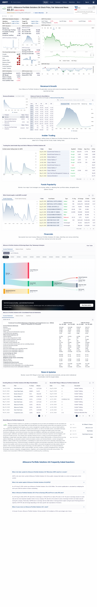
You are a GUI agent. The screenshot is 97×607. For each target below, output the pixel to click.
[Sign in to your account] (93, 2)
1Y (53, 28)
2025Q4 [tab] (19, 256)
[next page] (90, 179)
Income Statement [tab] (8, 249)
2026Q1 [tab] (12, 256)
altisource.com (89, 427)
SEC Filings (74, 60)
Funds (51, 2)
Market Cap (84, 103)
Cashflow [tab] (28, 249)
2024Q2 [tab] (57, 256)
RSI (60, 60)
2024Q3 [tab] (51, 256)
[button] (41, 149)
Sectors (65, 2)
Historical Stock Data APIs (57, 97)
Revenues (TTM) (65, 103)
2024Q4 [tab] (44, 256)
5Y (56, 28)
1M (45, 28)
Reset (93, 27)
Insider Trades (66, 60)
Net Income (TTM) (75, 103)
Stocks (46, 2)
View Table (90, 245)
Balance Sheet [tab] (19, 249)
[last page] (93, 179)
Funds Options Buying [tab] (20, 198)
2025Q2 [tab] (32, 256)
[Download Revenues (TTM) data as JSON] (93, 100)
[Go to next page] (46, 416)
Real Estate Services (87, 434)
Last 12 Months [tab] (14, 253)
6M (51, 28)
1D (42, 28)
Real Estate (90, 430)
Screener (57, 2)
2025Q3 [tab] (25, 256)
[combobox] (24, 2)
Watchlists (72, 2)
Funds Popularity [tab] (7, 198)
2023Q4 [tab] (70, 256)
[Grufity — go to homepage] (6, 2)
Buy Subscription (86, 305)
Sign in (87, 2)
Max (60, 28)
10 (89, 415)
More (78, 2)
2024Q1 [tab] (64, 256)
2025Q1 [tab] (38, 256)
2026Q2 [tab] (6, 256)
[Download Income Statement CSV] (93, 319)
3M (47, 28)
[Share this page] (47, 12)
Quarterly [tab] (6, 253)
